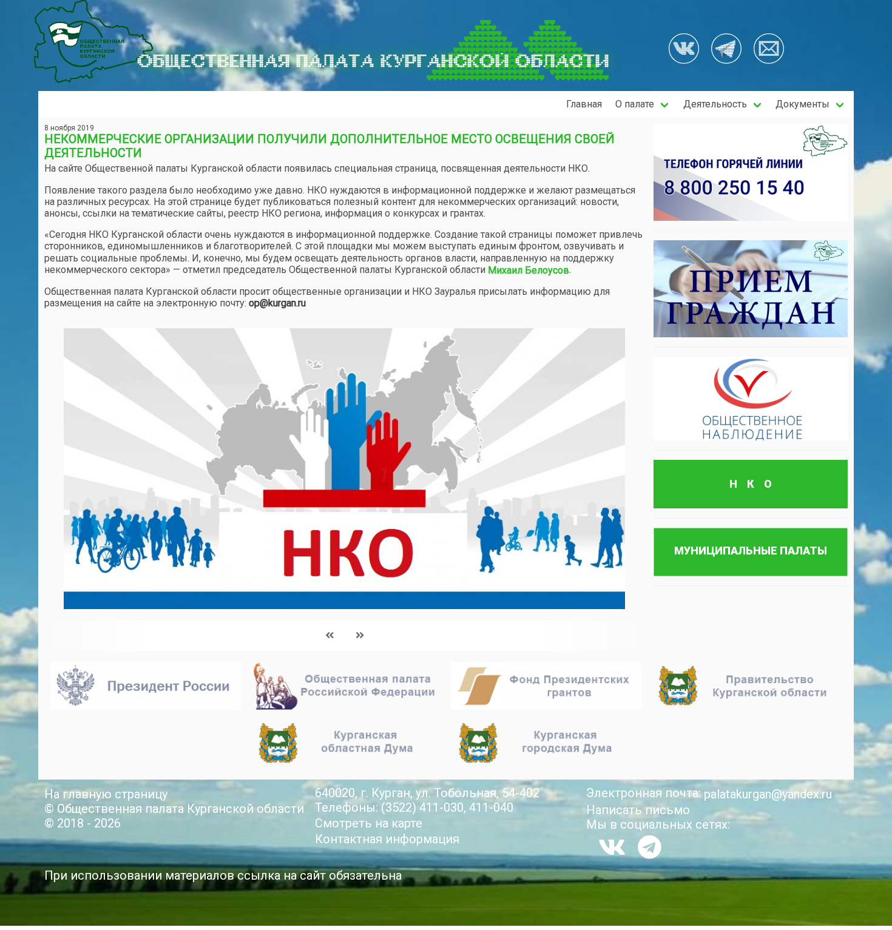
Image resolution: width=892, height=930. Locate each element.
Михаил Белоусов (528, 270)
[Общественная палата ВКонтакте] (684, 49)
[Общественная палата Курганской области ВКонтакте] (612, 847)
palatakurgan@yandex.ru (768, 794)
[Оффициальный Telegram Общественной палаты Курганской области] (726, 49)
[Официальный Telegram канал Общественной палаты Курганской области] (649, 847)
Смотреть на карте (368, 823)
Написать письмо (638, 810)
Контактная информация (387, 839)
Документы (802, 104)
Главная (584, 104)
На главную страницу (105, 794)
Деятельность (715, 104)
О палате (634, 104)
